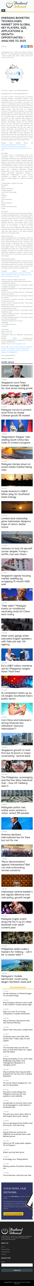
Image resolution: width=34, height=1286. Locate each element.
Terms (3, 1247)
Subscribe (17, 1270)
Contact (3, 1254)
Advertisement (5, 1252)
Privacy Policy (5, 1249)
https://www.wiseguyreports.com (16, 343)
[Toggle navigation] (3, 10)
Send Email (8, 333)
